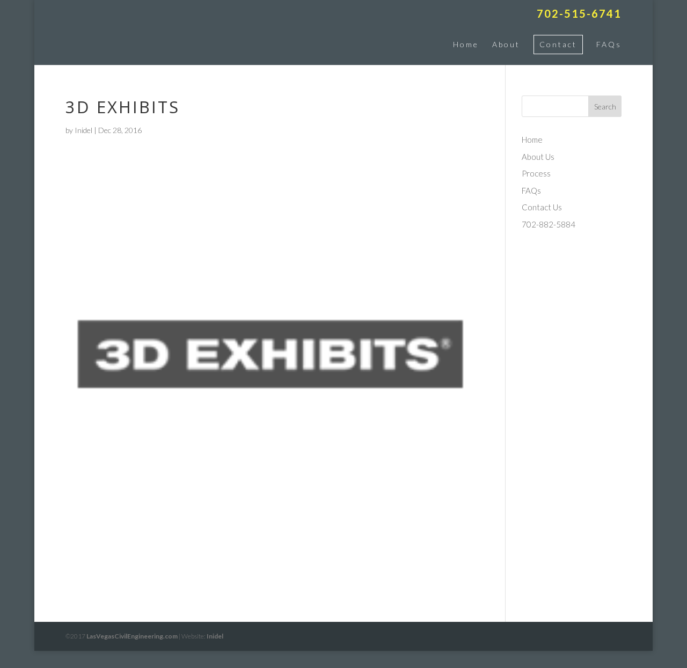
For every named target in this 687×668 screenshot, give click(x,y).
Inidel (83, 130)
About (506, 44)
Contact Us (542, 207)
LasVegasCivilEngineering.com (132, 636)
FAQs (609, 44)
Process (536, 173)
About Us (538, 157)
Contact (558, 44)
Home (466, 44)
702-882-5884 (548, 224)
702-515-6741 (579, 14)
